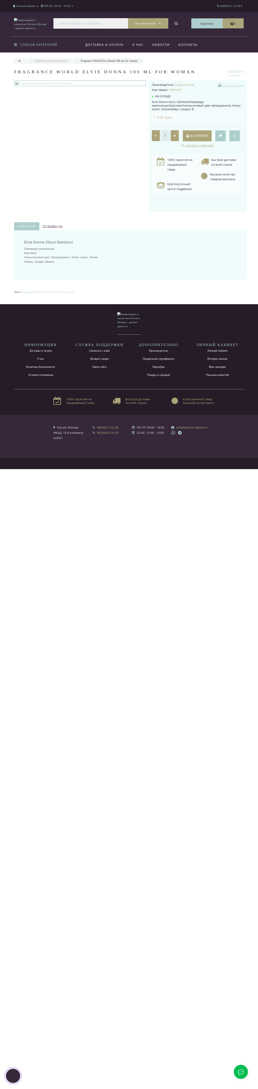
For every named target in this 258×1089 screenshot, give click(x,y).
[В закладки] (220, 135)
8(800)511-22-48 (107, 427)
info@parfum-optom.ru (192, 427)
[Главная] (19, 60)
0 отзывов (234, 75)
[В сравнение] (234, 135)
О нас (138, 45)
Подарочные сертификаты (158, 358)
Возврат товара (99, 358)
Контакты (188, 45)
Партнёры (158, 366)
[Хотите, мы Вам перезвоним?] (13, 1076)
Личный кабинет (217, 350)
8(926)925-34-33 (107, 433)
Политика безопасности (40, 366)
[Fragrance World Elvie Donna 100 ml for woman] (80, 83)
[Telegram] (180, 433)
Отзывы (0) (53, 226)
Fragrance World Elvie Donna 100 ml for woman (47, 292)
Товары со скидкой (158, 374)
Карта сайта (100, 366)
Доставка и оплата (104, 45)
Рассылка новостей (217, 374)
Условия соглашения (40, 374)
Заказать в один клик (199, 145)
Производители (158, 350)
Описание (26, 226)
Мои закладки (217, 366)
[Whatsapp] (173, 432)
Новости (161, 45)
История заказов (217, 358)
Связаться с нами (99, 350)
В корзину (198, 135)
